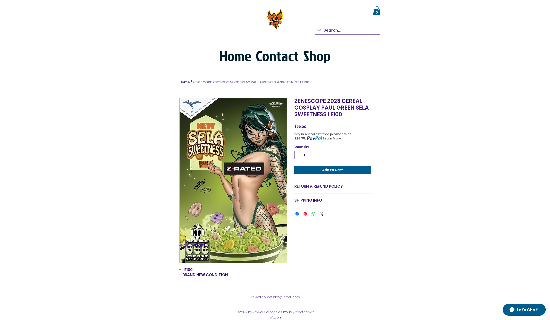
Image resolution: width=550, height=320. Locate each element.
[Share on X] (321, 213)
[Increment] (310, 155)
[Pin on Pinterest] (305, 213)
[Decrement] (297, 155)
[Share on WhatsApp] (313, 213)
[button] (376, 10)
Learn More (332, 138)
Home (184, 82)
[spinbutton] (304, 155)
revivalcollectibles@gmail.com (275, 297)
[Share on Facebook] (297, 213)
